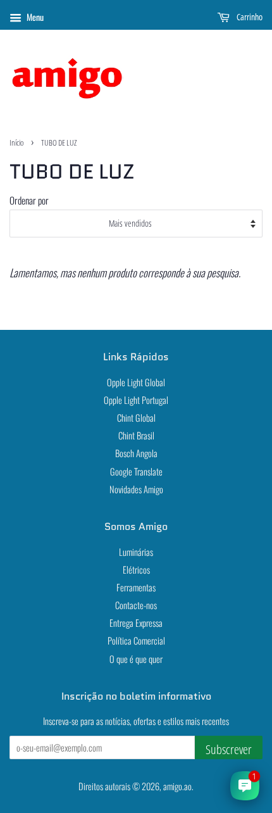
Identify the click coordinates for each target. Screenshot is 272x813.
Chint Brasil (136, 435)
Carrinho (249, 17)
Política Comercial (136, 640)
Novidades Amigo (136, 489)
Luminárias (136, 551)
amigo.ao (177, 786)
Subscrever (229, 749)
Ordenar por (29, 200)
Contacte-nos (136, 605)
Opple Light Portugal (136, 399)
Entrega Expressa (136, 622)
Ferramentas (136, 587)
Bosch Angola (136, 453)
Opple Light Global (136, 382)
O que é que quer (136, 658)
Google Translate (136, 471)
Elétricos (136, 569)
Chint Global (136, 417)
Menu (34, 16)
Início (16, 142)
